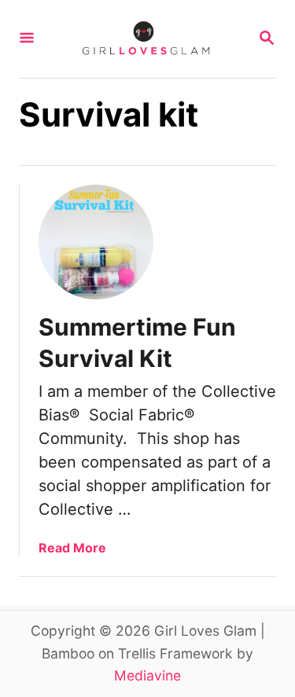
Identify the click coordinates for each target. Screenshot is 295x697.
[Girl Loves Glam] (145, 39)
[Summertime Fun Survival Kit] (96, 242)
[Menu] (26, 39)
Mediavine (147, 675)
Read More (72, 548)
